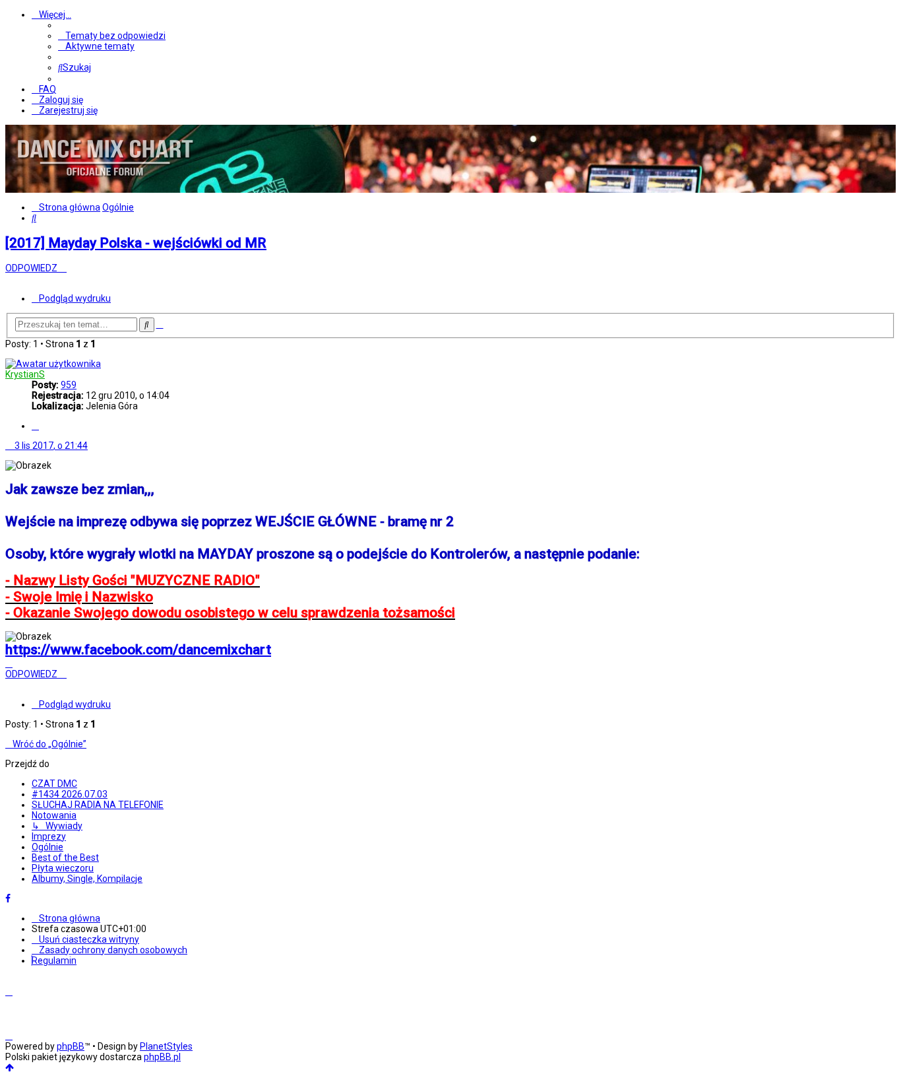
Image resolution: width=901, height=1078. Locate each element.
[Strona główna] (104, 187)
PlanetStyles (166, 1046)
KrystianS (25, 374)
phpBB (70, 1046)
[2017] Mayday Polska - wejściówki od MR (135, 243)
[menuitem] (112, 35)
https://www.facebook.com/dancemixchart (138, 649)
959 (69, 385)
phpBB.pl (162, 1057)
